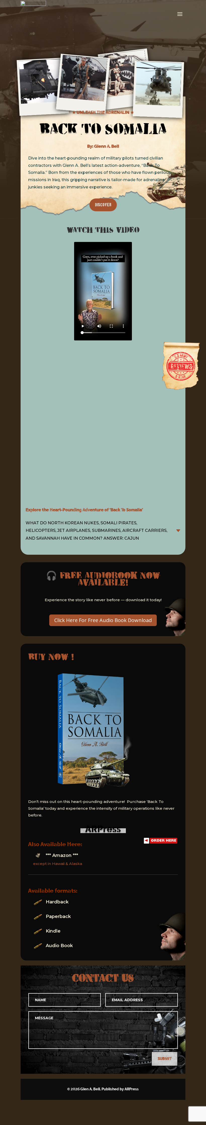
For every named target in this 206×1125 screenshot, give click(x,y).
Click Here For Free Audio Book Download (103, 620)
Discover (103, 205)
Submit (164, 1059)
